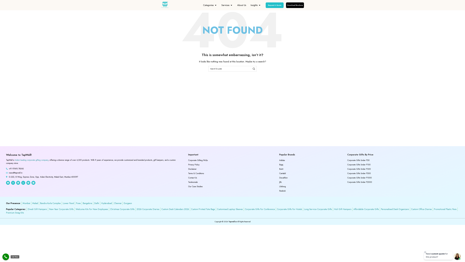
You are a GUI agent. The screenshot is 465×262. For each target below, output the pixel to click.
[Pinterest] (28, 183)
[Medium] (33, 183)
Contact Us (192, 177)
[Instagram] (13, 183)
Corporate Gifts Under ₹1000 (359, 177)
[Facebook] (8, 183)
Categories (208, 5)
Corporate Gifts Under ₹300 (359, 169)
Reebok (282, 190)
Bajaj (281, 164)
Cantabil (282, 173)
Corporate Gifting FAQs (198, 160)
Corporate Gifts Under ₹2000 (359, 182)
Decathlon (283, 177)
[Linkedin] (18, 183)
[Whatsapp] (23, 183)
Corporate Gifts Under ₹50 (358, 160)
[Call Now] (5, 257)
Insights (254, 5)
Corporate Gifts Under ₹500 (359, 173)
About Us (241, 5)
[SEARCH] (254, 69)
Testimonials (193, 182)
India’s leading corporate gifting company (31, 160)
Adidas (282, 160)
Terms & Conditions (196, 173)
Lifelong (282, 186)
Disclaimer (192, 169)
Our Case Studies (195, 186)
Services (225, 5)
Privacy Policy (193, 164)
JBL (280, 182)
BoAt (281, 169)
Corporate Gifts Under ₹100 (359, 164)
